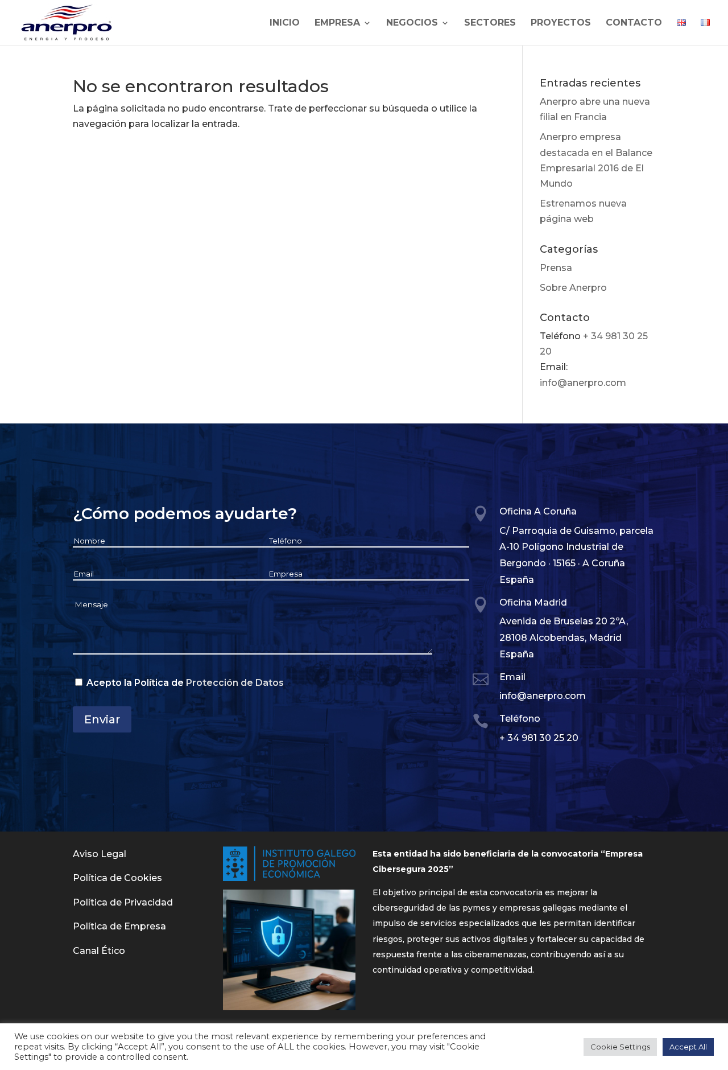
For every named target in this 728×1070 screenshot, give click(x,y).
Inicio (285, 23)
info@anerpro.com (583, 382)
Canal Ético (99, 950)
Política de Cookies (117, 878)
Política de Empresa (119, 926)
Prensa (556, 267)
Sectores (490, 23)
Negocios (412, 23)
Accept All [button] (688, 1046)
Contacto (634, 23)
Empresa (337, 23)
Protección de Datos (235, 682)
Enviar (102, 719)
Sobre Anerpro (573, 287)
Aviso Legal (99, 854)
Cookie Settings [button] (620, 1046)
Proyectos (561, 23)
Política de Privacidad (123, 902)
